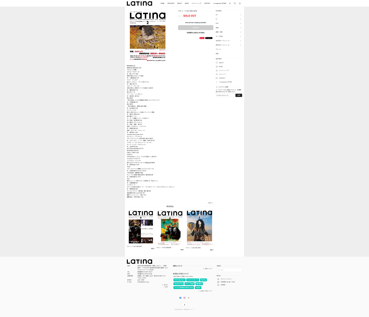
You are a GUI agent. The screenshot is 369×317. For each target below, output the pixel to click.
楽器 (217, 53)
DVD (217, 23)
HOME (162, 3)
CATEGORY (171, 3)
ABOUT (179, 3)
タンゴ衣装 (219, 36)
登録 (239, 95)
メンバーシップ (196, 3)
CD (217, 14)
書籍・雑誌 (219, 32)
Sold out (196, 27)
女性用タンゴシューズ (222, 40)
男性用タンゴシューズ (222, 45)
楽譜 (217, 27)
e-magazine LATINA (219, 3)
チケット (218, 49)
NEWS (187, 3)
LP (216, 19)
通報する (210, 203)
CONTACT (207, 3)
